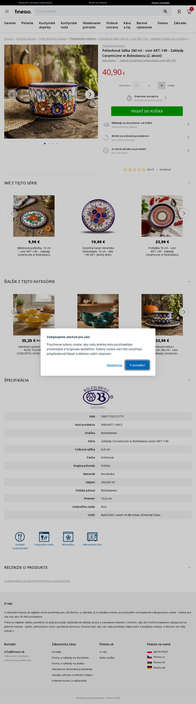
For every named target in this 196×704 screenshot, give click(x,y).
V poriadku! (137, 365)
